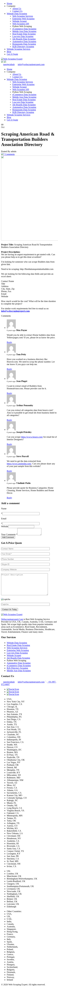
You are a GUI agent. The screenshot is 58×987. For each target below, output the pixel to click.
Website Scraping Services (18, 49)
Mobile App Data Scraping (24, 31)
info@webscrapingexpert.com (31, 64)
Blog (9, 51)
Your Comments (9, 534)
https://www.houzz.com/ (32, 437)
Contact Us (17, 11)
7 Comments (9, 154)
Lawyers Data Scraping (22, 36)
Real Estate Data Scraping (24, 34)
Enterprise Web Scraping (23, 18)
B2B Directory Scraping (23, 46)
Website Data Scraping (17, 13)
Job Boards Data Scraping (24, 39)
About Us (16, 8)
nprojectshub (9, 64)
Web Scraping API (20, 24)
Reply (9, 342)
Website (4, 526)
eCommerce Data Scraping (24, 29)
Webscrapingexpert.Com (12, 619)
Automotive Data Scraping (24, 41)
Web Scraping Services (22, 16)
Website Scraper (19, 21)
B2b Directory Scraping (17, 668)
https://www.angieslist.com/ (19, 463)
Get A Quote (12, 54)
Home (9, 3)
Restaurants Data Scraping (24, 44)
